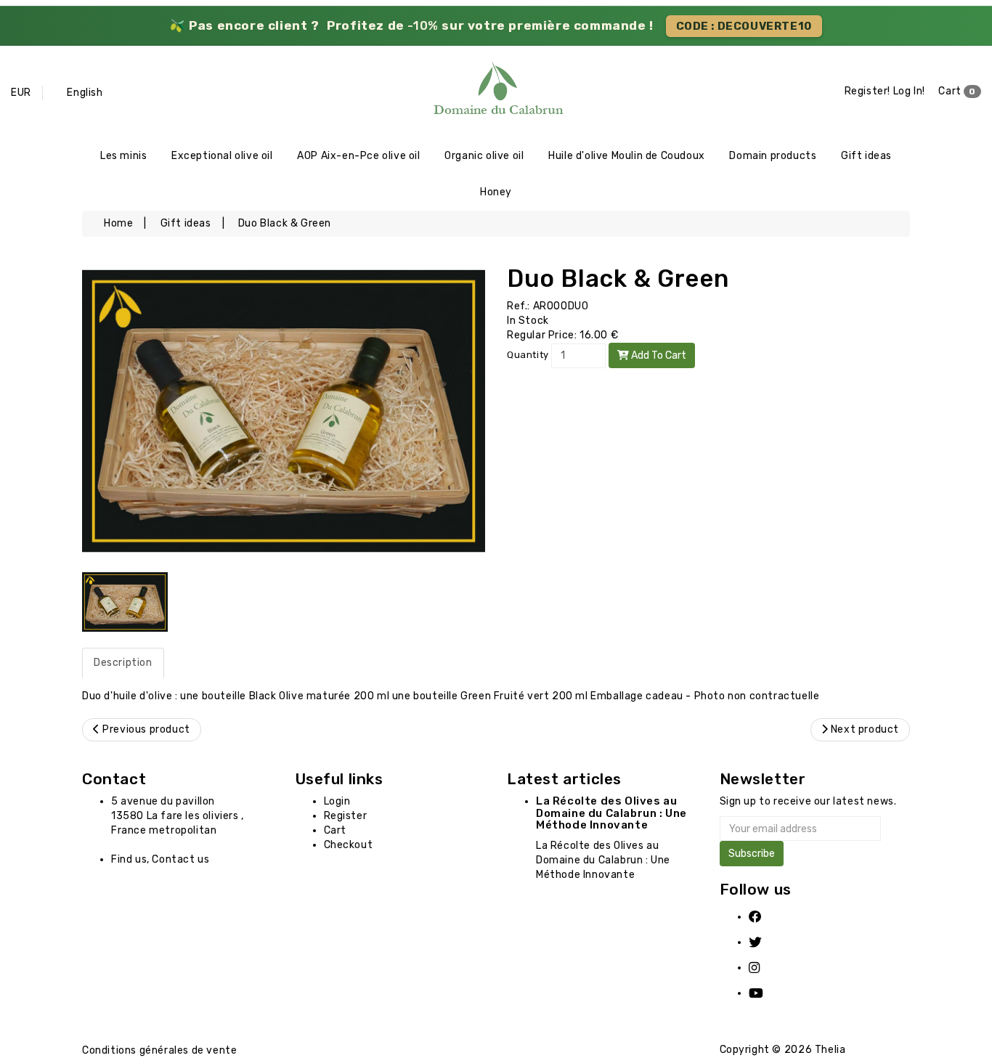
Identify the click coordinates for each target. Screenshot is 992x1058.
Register (345, 816)
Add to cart (657, 355)
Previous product (145, 729)
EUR (21, 92)
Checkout (348, 845)
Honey (496, 192)
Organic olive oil (484, 156)
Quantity (528, 354)
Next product (863, 729)
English (84, 92)
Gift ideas (866, 156)
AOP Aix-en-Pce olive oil (358, 156)
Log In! (909, 91)
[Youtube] (765, 993)
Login (337, 801)
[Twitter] (765, 942)
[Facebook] (765, 917)
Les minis (123, 156)
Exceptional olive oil (222, 156)
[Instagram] (765, 967)
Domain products (772, 156)
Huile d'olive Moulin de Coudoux (626, 156)
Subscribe (751, 853)
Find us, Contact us (160, 859)
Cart (957, 91)
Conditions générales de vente (159, 1050)
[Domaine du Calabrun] (496, 91)
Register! (867, 91)
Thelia (830, 1049)
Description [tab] (123, 662)
